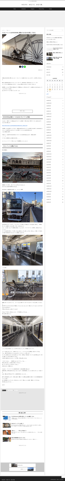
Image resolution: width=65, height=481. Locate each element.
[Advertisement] (32, 19)
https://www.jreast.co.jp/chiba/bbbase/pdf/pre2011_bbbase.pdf (14, 125)
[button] (62, 30)
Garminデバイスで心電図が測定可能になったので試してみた (54, 38)
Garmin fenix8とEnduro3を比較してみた (55, 44)
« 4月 (47, 93)
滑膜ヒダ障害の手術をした (52, 42)
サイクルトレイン (10, 390)
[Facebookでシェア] (22, 67)
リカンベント (16, 390)
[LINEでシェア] (25, 67)
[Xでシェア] (20, 67)
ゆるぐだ (4, 390)
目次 (21, 110)
